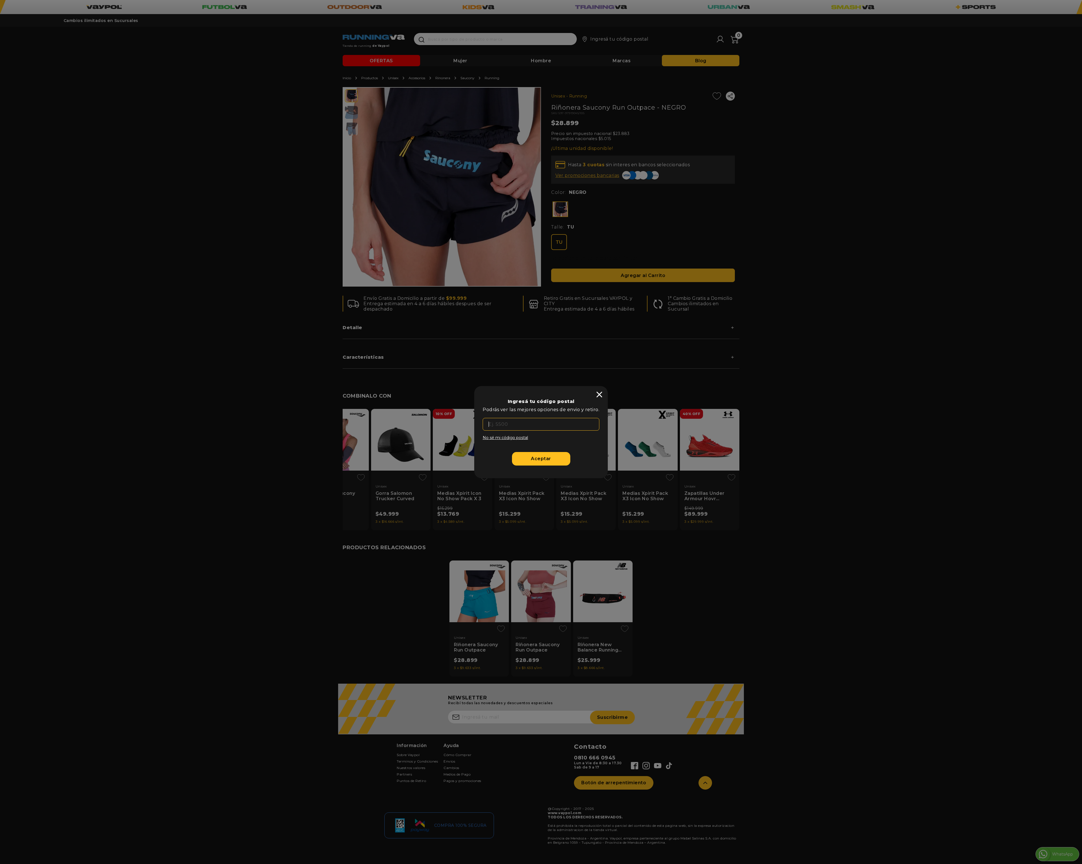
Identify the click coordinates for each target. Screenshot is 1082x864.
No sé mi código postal (505, 437)
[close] (599, 394)
